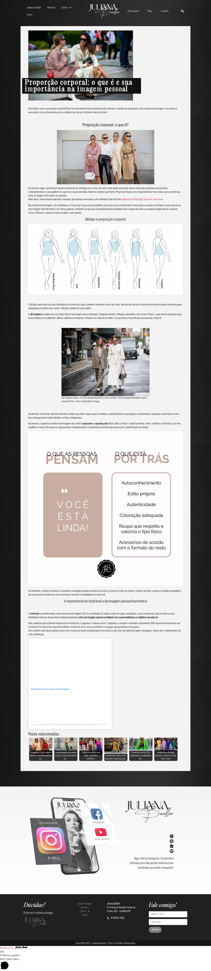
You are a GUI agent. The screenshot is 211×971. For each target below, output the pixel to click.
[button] (105, 964)
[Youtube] (171, 851)
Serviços (51, 7)
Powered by (7, 947)
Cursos (64, 7)
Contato (165, 11)
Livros (29, 14)
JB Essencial (133, 11)
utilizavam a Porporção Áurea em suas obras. (142, 199)
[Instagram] (171, 836)
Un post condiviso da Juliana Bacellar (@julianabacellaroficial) (61, 724)
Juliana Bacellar (34, 7)
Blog (150, 11)
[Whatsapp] (171, 846)
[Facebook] (171, 841)
